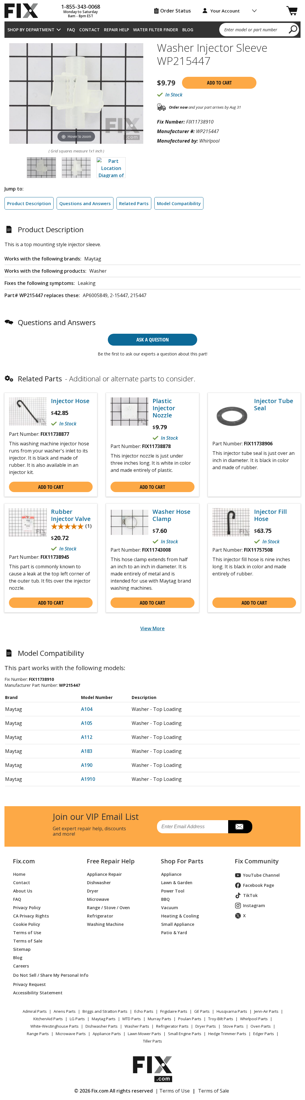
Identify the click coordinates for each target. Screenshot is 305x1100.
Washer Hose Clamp (171, 515)
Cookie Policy (26, 924)
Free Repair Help (111, 861)
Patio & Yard (174, 932)
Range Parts (38, 1033)
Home (19, 874)
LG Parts (77, 1018)
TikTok (250, 895)
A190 (86, 765)
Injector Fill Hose (270, 515)
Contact (89, 29)
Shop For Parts (182, 861)
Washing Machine (105, 924)
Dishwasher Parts (101, 1026)
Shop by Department (31, 29)
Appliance (171, 874)
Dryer (92, 891)
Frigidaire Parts (173, 1011)
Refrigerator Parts (172, 1026)
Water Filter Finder (155, 29)
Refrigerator (100, 916)
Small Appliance (177, 924)
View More (152, 628)
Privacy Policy (27, 907)
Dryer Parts (205, 1026)
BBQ (165, 899)
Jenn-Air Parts (266, 1011)
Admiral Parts (35, 1011)
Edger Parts (263, 1033)
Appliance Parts (107, 1033)
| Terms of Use (172, 1090)
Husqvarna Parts (232, 1011)
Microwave (98, 899)
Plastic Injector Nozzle (163, 408)
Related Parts (134, 203)
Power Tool (172, 891)
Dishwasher (99, 882)
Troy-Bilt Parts (220, 1018)
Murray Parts (159, 1018)
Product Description (29, 203)
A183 (86, 751)
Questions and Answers (85, 203)
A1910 (88, 779)
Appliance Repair (104, 874)
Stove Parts (233, 1026)
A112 (86, 737)
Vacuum (169, 907)
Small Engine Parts (184, 1033)
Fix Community (257, 861)
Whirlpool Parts (254, 1018)
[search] (293, 29)
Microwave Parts (71, 1033)
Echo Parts (143, 1011)
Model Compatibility (179, 203)
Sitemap (22, 949)
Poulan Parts (189, 1018)
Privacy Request (29, 984)
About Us (22, 891)
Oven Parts (260, 1026)
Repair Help (116, 29)
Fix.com (24, 861)
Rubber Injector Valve (71, 515)
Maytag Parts (104, 1018)
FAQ (71, 29)
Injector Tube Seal (273, 404)
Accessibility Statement (38, 993)
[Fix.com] (23, 10)
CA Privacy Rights (31, 916)
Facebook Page (258, 885)
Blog (187, 29)
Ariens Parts (65, 1011)
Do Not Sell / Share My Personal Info (43, 975)
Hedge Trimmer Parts (227, 1033)
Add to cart (219, 82)
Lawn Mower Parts (144, 1033)
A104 (86, 709)
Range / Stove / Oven (108, 907)
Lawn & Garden (176, 882)
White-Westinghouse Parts (54, 1026)
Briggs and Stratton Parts (105, 1011)
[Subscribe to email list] (240, 826)
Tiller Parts (152, 1041)
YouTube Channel (261, 875)
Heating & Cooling (180, 916)
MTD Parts (131, 1018)
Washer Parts (137, 1026)
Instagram (254, 905)
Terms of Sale (27, 941)
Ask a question (152, 339)
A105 (86, 723)
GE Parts (202, 1011)
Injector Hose (70, 401)
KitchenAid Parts (48, 1018)
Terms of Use (27, 932)
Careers (21, 966)
